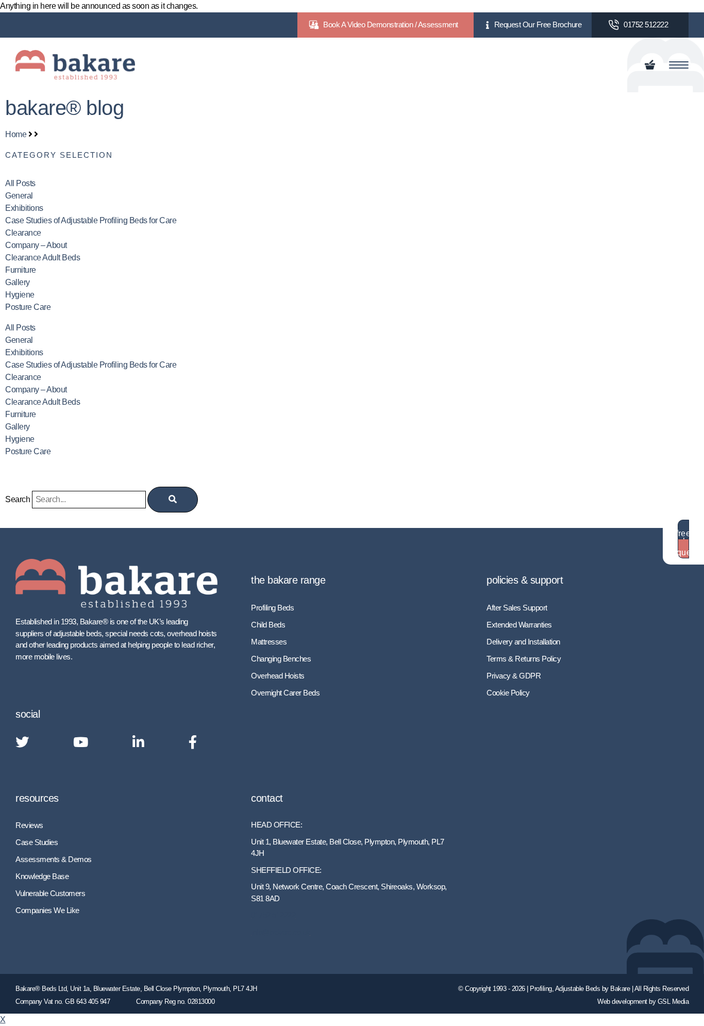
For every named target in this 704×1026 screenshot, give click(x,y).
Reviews (29, 825)
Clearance (23, 232)
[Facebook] (193, 743)
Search (17, 499)
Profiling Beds (272, 607)
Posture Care (28, 307)
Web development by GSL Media (643, 1001)
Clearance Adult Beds (42, 257)
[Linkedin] (138, 743)
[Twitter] (22, 743)
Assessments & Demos (53, 859)
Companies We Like (47, 910)
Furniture (20, 270)
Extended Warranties (519, 624)
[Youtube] (80, 743)
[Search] (172, 499)
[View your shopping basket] (652, 65)
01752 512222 (646, 24)
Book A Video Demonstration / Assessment (390, 24)
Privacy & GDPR (514, 675)
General (19, 195)
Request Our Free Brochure (538, 24)
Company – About (36, 245)
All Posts (20, 183)
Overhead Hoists (278, 675)
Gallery (17, 282)
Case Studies (36, 842)
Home (15, 134)
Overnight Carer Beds (285, 692)
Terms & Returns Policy (524, 658)
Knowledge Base (42, 876)
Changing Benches (281, 658)
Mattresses (269, 641)
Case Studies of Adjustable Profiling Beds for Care (90, 220)
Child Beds (268, 624)
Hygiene (20, 294)
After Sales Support (517, 607)
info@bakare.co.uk (280, 932)
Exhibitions (24, 208)
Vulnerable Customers (50, 893)
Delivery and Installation (523, 641)
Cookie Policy (508, 692)
